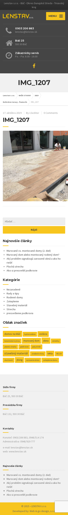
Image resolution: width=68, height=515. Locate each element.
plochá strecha (10, 347)
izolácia (43, 334)
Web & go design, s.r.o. (43, 511)
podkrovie (24, 347)
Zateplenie (13, 301)
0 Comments (51, 113)
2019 (36, 95)
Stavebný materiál (17, 305)
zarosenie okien (32, 360)
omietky (55, 341)
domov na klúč (12, 334)
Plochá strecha (15, 266)
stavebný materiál (16, 353)
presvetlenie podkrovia (20, 313)
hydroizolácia (30, 334)
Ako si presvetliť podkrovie (22, 270)
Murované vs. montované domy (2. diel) (29, 250)
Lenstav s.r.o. (9, 95)
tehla (50, 353)
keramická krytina (12, 341)
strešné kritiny (38, 353)
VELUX (59, 353)
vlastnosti (8, 360)
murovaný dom (31, 340)
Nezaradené (13, 289)
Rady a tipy (13, 293)
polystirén (36, 347)
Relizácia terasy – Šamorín (15, 102)
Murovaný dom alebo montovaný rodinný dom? (33, 254)
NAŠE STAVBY (25, 95)
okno (46, 340)
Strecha (11, 309)
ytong (19, 360)
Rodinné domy (15, 297)
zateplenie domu (50, 360)
